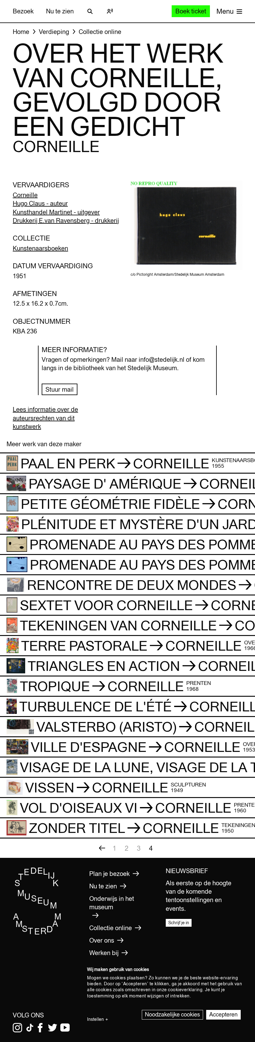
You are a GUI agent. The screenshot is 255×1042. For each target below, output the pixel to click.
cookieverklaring (185, 989)
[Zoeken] (90, 11)
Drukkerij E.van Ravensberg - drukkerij (66, 220)
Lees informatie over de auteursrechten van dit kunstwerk (45, 418)
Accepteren (223, 1014)
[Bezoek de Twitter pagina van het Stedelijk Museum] (52, 1027)
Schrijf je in (178, 922)
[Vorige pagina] (102, 848)
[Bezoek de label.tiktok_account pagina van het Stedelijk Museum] (30, 1027)
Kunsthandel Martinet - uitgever (56, 212)
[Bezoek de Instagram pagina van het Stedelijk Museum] (17, 1027)
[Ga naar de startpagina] (37, 932)
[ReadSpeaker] (110, 11)
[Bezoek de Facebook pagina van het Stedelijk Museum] (40, 1027)
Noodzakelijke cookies (172, 1014)
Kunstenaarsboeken (40, 248)
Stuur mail (59, 389)
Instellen (95, 1019)
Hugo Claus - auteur (40, 203)
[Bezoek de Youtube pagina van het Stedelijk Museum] (65, 1027)
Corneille (25, 194)
